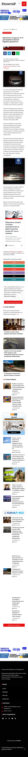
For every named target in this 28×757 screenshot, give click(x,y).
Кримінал (8, 32)
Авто (4, 32)
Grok (14, 276)
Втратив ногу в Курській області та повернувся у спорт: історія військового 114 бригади (17, 559)
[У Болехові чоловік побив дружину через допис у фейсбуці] (7, 520)
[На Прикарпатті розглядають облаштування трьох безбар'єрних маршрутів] (7, 600)
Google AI (14, 269)
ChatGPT (14, 266)
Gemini (14, 272)
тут (18, 314)
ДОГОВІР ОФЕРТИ (7, 749)
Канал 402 (5, 699)
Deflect (19, 740)
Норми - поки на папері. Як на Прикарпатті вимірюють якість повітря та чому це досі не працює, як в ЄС (17, 443)
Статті (4, 688)
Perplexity (14, 279)
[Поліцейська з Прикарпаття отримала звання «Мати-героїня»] (7, 613)
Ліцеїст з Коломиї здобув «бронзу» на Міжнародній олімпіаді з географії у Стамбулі (18, 487)
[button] (5, 53)
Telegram (20, 251)
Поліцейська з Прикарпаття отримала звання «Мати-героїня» (17, 613)
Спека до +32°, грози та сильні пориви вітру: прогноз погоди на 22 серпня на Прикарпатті (18, 457)
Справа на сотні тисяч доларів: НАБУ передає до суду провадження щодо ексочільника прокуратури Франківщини (18, 533)
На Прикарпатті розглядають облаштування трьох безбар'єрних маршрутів (18, 601)
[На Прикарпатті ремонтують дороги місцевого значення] (7, 571)
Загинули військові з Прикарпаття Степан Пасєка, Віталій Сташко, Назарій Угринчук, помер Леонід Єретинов (18, 401)
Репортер (6, 68)
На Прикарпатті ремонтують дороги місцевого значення (17, 571)
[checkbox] (24, 749)
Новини (5, 692)
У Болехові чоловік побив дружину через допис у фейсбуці (18, 519)
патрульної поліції (8, 66)
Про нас (5, 695)
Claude (14, 262)
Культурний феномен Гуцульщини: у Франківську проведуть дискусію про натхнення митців (18, 500)
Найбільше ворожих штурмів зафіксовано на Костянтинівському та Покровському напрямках (18, 387)
